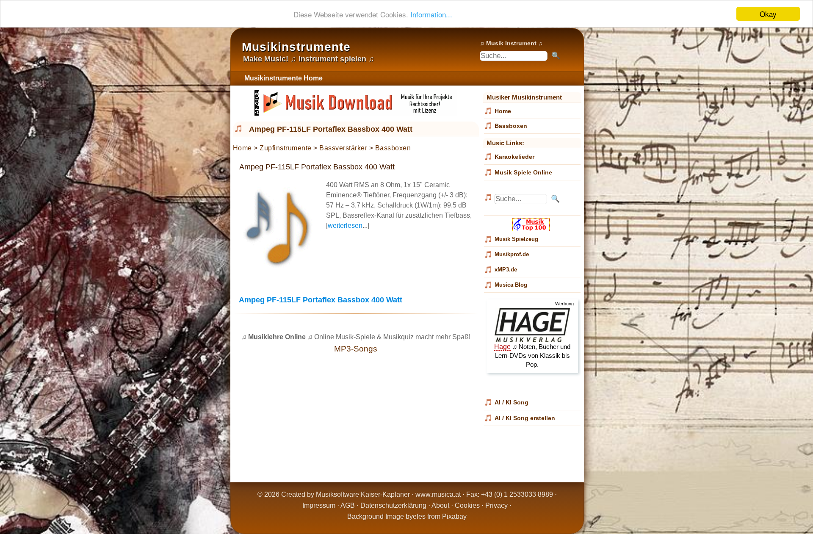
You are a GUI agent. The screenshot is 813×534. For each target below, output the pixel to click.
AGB (347, 505)
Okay (768, 13)
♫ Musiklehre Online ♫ (276, 336)
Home (242, 148)
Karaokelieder (514, 156)
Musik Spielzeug (516, 239)
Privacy (496, 505)
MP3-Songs (355, 348)
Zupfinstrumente (286, 148)
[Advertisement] (356, 420)
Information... (431, 14)
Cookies (467, 505)
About (440, 505)
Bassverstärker (343, 148)
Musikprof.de (512, 254)
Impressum (318, 505)
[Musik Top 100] (532, 229)
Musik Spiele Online (523, 172)
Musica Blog (511, 285)
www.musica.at (438, 494)
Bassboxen (393, 148)
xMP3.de (506, 269)
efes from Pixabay (440, 516)
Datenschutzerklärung (393, 505)
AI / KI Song (511, 402)
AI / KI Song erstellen (525, 418)
